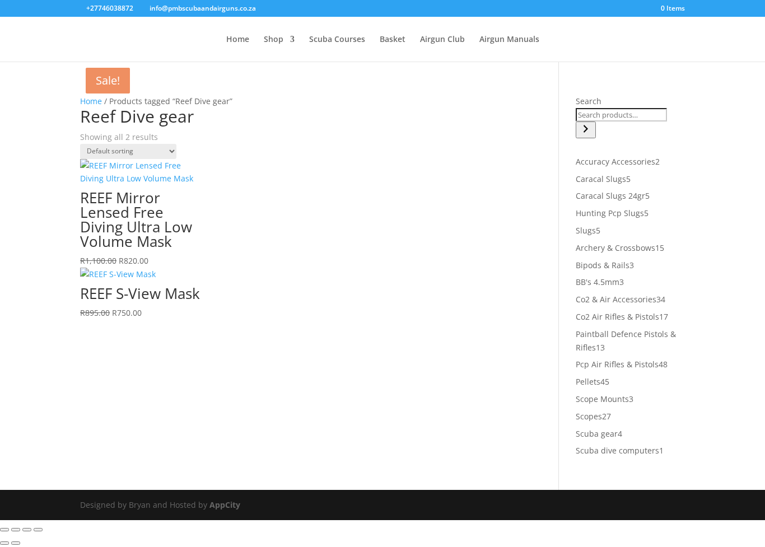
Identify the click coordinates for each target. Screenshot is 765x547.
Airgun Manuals (509, 39)
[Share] (26, 529)
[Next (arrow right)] (15, 543)
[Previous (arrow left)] (4, 543)
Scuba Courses (337, 39)
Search (588, 101)
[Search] (586, 129)
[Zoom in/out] (4, 529)
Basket (392, 39)
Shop (273, 39)
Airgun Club (442, 39)
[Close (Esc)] (38, 529)
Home (237, 39)
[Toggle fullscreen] (15, 529)
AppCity (224, 504)
